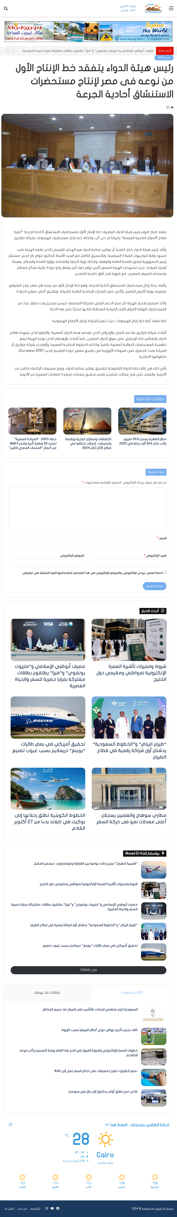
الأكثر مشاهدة (132, 992)
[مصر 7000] (141, 8)
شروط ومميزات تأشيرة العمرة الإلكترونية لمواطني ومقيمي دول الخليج (131, 673)
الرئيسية (35, 1208)
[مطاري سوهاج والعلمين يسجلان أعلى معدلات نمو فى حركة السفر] (129, 789)
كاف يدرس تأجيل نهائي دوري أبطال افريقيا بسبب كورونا (100, 1030)
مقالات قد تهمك (47, 992)
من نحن (22, 1208)
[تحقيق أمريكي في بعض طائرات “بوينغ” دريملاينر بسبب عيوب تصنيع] (48, 717)
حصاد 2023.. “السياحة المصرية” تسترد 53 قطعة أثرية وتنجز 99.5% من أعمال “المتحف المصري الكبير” (32, 443)
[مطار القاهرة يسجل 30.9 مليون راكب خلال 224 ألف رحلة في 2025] (142, 421)
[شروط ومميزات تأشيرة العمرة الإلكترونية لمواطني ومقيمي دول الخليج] (129, 640)
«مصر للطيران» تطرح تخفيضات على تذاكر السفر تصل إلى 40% (96, 1071)
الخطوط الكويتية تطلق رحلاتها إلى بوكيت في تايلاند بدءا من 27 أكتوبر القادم (49, 822)
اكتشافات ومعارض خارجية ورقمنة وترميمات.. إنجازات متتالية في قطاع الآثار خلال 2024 (88, 443)
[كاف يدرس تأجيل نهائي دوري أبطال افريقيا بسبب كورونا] (153, 1036)
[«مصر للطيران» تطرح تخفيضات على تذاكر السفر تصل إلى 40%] (153, 1077)
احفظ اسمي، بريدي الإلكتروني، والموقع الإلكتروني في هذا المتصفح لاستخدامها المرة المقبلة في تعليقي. (92, 572)
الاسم (161, 538)
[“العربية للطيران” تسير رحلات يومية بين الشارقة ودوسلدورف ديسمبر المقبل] (153, 870)
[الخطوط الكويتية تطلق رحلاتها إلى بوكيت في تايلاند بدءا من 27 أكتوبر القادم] (48, 789)
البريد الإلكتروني (155, 555)
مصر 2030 (164, 57)
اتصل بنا (9, 1208)
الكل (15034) (88, 970)
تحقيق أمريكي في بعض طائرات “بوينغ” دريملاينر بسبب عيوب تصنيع (90, 945)
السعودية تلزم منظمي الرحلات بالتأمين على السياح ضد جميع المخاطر (90, 1009)
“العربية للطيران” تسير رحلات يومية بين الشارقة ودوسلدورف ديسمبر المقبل (86, 863)
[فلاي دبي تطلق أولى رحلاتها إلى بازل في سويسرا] (153, 1098)
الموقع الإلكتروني (72, 555)
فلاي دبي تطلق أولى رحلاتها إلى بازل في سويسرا (103, 1091)
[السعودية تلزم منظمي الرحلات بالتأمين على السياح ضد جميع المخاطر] (153, 1016)
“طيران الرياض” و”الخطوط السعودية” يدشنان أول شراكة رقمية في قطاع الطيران (102, 50)
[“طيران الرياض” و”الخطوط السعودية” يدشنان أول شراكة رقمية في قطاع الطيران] (129, 717)
